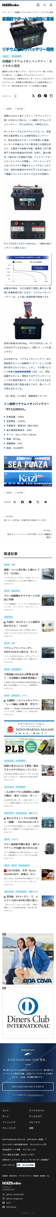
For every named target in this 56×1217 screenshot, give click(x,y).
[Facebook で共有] (39, 96)
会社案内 (5, 1176)
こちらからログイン (35, 1095)
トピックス (34, 1122)
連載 (31, 1127)
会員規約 (42, 1176)
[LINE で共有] (45, 96)
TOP (4, 12)
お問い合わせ (13, 1176)
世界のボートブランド (11, 1159)
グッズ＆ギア (16, 56)
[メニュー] (38, 5)
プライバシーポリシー (25, 1176)
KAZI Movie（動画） (35, 1139)
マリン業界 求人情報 (10, 1154)
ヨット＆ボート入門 (38, 1144)
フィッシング (8, 1122)
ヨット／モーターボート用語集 (34, 1159)
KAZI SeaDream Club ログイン (51, 5)
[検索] (44, 4)
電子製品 (20, 109)
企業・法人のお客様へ (26, 1165)
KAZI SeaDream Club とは (13, 1139)
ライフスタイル (36, 1110)
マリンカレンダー (29, 1149)
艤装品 (9, 109)
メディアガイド (8, 1165)
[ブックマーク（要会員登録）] (15, 96)
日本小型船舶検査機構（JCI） (23, 371)
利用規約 (35, 1176)
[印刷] (45, 502)
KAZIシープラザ (27, 1154)
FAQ (48, 1176)
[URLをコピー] (51, 96)
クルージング (8, 1127)
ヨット (5, 1110)
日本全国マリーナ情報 (11, 1149)
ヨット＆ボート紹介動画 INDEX (15, 1144)
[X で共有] (33, 96)
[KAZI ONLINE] (11, 1183)
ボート (10, 12)
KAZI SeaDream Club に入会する (28, 1086)
